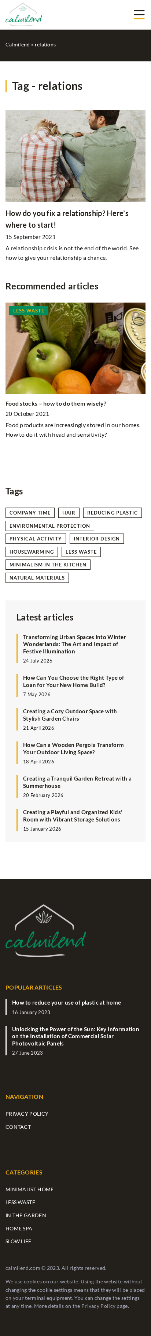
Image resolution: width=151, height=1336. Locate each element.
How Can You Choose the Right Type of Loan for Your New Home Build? (73, 681)
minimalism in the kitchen (48, 565)
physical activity (36, 539)
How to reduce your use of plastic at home (66, 1002)
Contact (18, 1127)
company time (30, 513)
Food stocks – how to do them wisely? (56, 403)
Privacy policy (26, 1114)
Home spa (18, 1228)
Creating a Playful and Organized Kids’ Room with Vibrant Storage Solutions (72, 816)
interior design (97, 539)
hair (69, 513)
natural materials (37, 578)
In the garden (25, 1215)
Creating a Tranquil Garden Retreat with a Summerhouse (77, 782)
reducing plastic (112, 513)
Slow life (18, 1241)
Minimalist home (29, 1189)
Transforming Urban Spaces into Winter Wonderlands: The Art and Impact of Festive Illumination (74, 644)
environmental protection (50, 526)
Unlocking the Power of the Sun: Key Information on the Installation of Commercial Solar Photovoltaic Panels (75, 1036)
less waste (81, 552)
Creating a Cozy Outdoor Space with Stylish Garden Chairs (70, 715)
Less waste (20, 1202)
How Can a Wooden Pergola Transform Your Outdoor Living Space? (73, 748)
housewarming (32, 552)
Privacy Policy (98, 1306)
